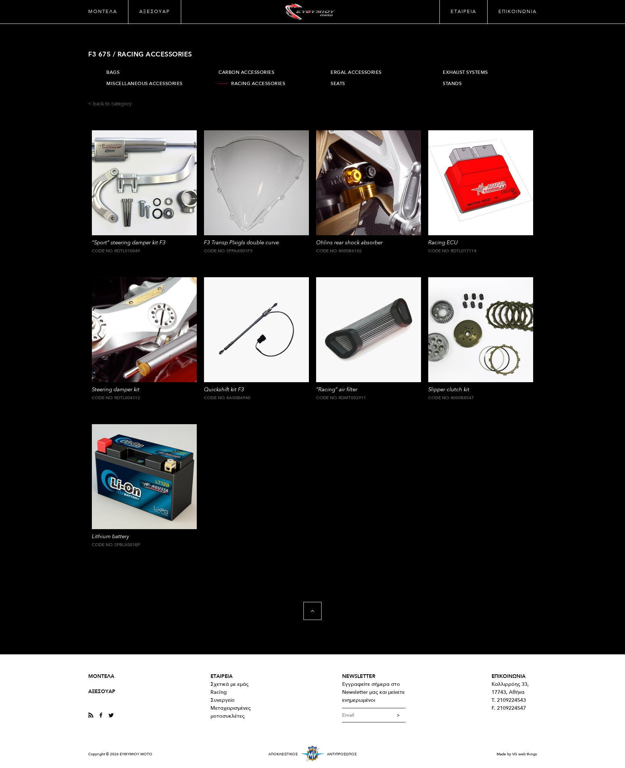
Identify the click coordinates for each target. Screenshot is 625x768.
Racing (219, 692)
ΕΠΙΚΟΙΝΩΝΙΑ (517, 11)
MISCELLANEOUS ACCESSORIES (144, 83)
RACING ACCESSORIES (258, 83)
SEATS (338, 83)
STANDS (452, 83)
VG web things (524, 754)
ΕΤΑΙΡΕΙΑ (463, 11)
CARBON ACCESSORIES (246, 72)
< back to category (110, 103)
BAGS (112, 72)
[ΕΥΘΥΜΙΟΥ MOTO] (310, 12)
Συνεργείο (223, 700)
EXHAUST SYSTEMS (465, 72)
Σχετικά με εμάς (229, 684)
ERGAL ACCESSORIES (356, 72)
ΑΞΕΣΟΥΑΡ (154, 11)
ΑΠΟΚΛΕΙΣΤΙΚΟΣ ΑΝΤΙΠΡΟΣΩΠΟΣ (312, 754)
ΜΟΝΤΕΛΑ (102, 11)
